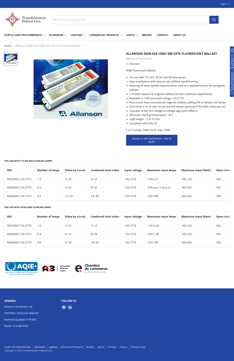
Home (7, 45)
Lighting (76, 35)
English (223, 3)
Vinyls (131, 35)
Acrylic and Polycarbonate (23, 35)
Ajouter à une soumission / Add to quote (151, 140)
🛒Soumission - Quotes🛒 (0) (232, 72)
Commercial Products (104, 35)
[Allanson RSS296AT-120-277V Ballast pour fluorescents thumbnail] (10, 59)
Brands (147, 35)
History (123, 346)
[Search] (214, 20)
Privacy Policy (138, 346)
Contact (162, 35)
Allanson (135, 63)
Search (100, 346)
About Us (179, 35)
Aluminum (56, 35)
